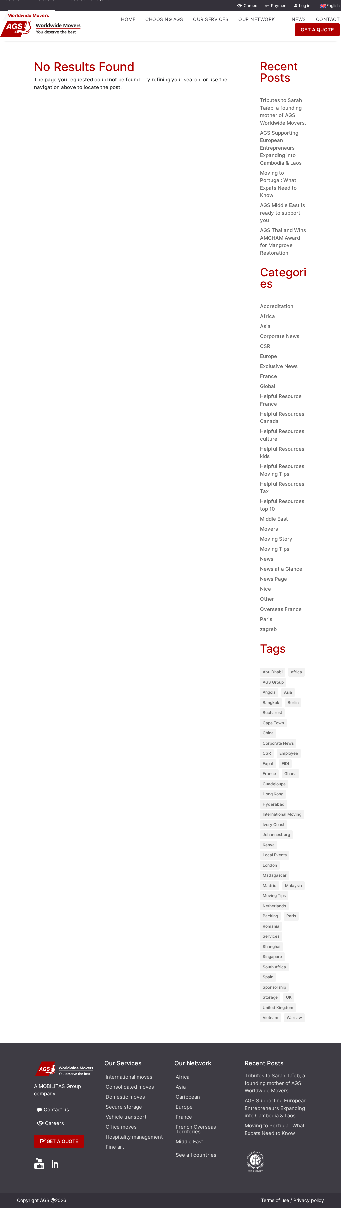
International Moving (282, 814)
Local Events (275, 854)
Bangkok (271, 702)
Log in (304, 5)
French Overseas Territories (196, 1130)
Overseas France (281, 609)
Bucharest (272, 712)
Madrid (270, 885)
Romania (271, 926)
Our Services (210, 19)
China (268, 732)
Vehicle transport (126, 1117)
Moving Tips (274, 549)
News (299, 19)
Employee (288, 753)
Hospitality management (134, 1137)
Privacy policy (308, 1200)
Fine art (115, 1147)
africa (296, 671)
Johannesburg (276, 834)
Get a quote (62, 1141)
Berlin (293, 702)
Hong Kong (273, 793)
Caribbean (188, 1097)
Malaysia (293, 885)
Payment (279, 5)
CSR (265, 346)
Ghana (290, 773)
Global (267, 386)
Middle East (274, 519)
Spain (268, 976)
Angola (269, 692)
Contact (328, 19)
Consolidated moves (130, 1087)
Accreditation (276, 306)
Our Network (256, 19)
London (270, 865)
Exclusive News (279, 366)
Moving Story (276, 539)
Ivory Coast (273, 824)
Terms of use (275, 1200)
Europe (268, 356)
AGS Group (273, 682)
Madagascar (275, 875)
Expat (268, 763)
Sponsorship (274, 987)
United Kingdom (278, 1007)
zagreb (268, 629)
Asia (265, 326)
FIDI (285, 763)
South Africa (274, 966)
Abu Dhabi (273, 671)
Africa (267, 316)
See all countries (196, 1155)
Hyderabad (274, 804)
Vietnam (270, 1017)
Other (267, 599)
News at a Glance (281, 569)
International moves (129, 1077)
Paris (266, 619)
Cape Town (273, 722)
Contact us (56, 1109)
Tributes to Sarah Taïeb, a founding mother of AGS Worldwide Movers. (275, 1083)
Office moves (121, 1127)
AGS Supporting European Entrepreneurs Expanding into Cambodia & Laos (281, 148)
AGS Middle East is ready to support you (282, 212)
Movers (269, 529)
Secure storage (124, 1107)
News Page (273, 579)
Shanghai (271, 946)
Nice (265, 589)
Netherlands (274, 905)
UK (289, 997)
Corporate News (279, 336)
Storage (270, 997)
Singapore (272, 956)
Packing (270, 915)
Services (271, 936)
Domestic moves (125, 1097)
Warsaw (294, 1017)
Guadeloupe (274, 783)
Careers (251, 5)
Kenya (269, 844)
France (268, 376)
